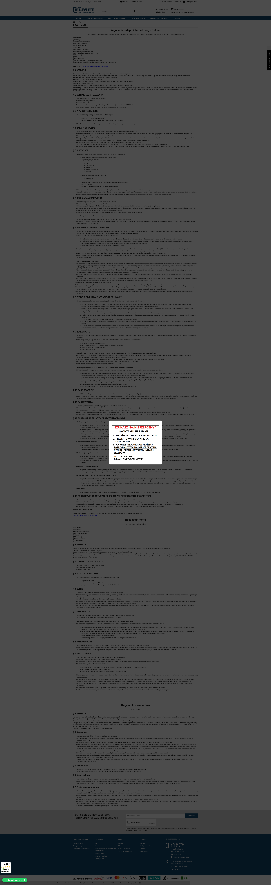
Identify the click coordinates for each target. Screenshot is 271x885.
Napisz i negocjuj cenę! (16, 880)
